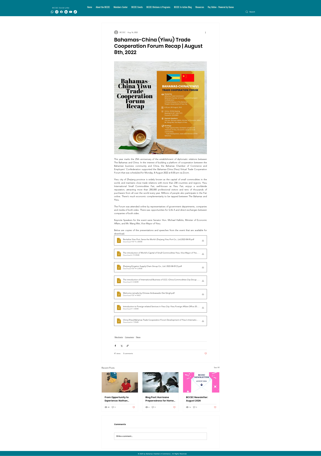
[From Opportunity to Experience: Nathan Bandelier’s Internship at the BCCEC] (120, 382)
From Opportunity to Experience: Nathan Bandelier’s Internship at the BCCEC (119, 399)
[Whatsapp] (52, 12)
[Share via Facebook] (115, 346)
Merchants (119, 337)
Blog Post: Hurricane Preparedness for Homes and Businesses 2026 (160, 399)
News (138, 337)
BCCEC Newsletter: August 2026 (197, 399)
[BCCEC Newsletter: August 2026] (201, 382)
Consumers (129, 337)
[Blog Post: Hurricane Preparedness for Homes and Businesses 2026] (160, 382)
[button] (103, 7)
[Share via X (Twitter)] (121, 346)
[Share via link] (127, 346)
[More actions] (205, 32)
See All (216, 367)
